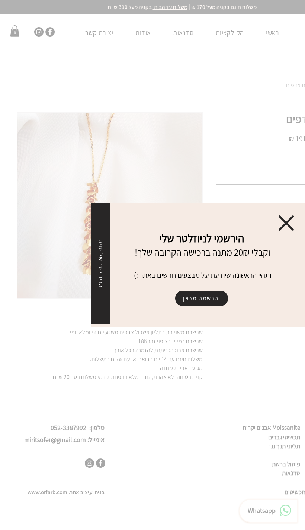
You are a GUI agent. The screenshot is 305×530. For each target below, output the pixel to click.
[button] (286, 223)
